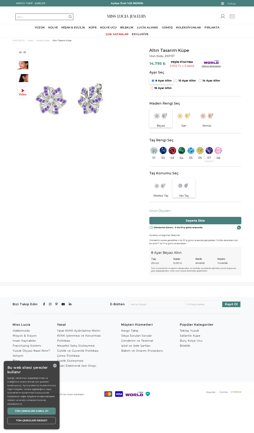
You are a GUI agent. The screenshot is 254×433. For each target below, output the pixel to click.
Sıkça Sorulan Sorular (136, 335)
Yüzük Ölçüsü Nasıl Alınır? (31, 350)
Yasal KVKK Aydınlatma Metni (78, 330)
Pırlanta (212, 27)
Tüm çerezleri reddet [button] (32, 420)
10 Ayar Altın (187, 80)
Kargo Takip (24, 3)
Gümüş (167, 27)
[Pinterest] (57, 304)
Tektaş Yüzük (189, 330)
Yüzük (40, 27)
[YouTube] (63, 304)
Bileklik (127, 27)
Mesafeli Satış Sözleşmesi (76, 345)
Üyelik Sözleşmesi (70, 360)
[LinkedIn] (70, 304)
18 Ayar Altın (163, 88)
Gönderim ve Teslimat (137, 340)
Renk (198, 258)
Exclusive (140, 34)
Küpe (93, 27)
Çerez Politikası (68, 355)
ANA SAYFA (19, 40)
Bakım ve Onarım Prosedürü (142, 350)
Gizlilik (224, 392)
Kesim (221, 258)
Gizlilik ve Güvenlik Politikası (78, 350)
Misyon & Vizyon (25, 335)
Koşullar (211, 392)
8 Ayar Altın (163, 80)
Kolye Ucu (108, 27)
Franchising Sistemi (27, 345)
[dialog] (32, 395)
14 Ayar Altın (211, 80)
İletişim (18, 355)
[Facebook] (44, 304)
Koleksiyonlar (188, 27)
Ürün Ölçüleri (160, 211)
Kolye (53, 27)
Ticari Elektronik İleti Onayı (76, 365)
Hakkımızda (21, 330)
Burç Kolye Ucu (191, 340)
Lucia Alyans (147, 27)
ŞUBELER (40, 3)
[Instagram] (50, 304)
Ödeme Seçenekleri (211, 66)
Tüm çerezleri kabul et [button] (32, 411)
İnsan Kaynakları (24, 340)
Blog (16, 360)
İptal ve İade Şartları (136, 345)
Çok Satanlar (117, 34)
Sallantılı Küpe (190, 335)
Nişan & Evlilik (73, 27)
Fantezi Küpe (42, 40)
